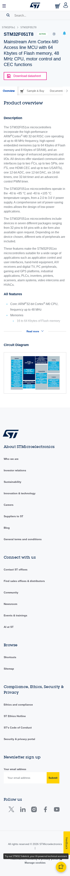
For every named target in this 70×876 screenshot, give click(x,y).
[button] (4, 5)
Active (42, 34)
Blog (7, 527)
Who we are (11, 458)
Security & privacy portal (19, 739)
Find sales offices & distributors (24, 580)
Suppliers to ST (13, 516)
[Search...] (8, 15)
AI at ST (9, 626)
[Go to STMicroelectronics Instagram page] (34, 810)
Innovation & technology (19, 493)
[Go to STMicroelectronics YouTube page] (57, 810)
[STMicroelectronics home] (35, 5)
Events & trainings (15, 615)
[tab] (8, 91)
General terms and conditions (23, 539)
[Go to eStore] (58, 6)
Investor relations (15, 470)
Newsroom (10, 603)
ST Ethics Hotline (15, 716)
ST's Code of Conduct (18, 727)
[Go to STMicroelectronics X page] (12, 810)
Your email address (15, 769)
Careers (8, 504)
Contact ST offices (15, 569)
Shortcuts (10, 657)
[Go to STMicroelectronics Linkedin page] (23, 810)
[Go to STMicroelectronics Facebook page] (45, 810)
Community (11, 592)
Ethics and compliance (18, 704)
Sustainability (12, 481)
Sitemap (9, 668)
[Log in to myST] (65, 5)
